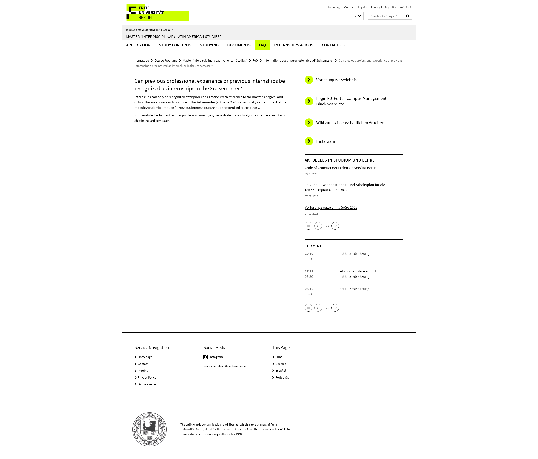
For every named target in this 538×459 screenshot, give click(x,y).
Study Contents (175, 44)
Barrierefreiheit (402, 7)
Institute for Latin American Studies (149, 29)
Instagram (216, 357)
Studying (209, 44)
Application (138, 44)
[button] (357, 16)
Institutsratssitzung (353, 253)
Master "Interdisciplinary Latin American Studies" (173, 36)
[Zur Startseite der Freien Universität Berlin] (157, 12)
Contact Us (333, 44)
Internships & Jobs (293, 44)
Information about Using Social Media (224, 366)
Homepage (334, 7)
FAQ (262, 44)
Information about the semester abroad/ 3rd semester (298, 60)
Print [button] (279, 357)
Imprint (363, 7)
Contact (349, 7)
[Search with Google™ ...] (408, 16)
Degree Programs (166, 60)
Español (281, 370)
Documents (239, 44)
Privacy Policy (380, 7)
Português (282, 377)
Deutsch (281, 364)
